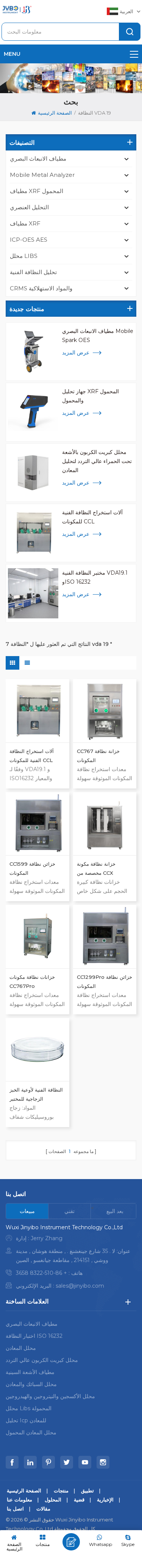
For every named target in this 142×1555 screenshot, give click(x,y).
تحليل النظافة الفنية (33, 272)
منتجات (61, 1491)
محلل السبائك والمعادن (31, 1384)
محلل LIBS (23, 255)
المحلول (53, 1500)
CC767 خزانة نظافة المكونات (98, 755)
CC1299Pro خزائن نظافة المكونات (104, 981)
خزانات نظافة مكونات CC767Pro (32, 981)
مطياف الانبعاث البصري (38, 158)
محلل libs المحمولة (28, 1408)
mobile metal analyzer (42, 174)
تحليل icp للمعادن (26, 1420)
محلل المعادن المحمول (31, 1432)
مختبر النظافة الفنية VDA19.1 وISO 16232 (95, 577)
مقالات (43, 1509)
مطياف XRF (25, 223)
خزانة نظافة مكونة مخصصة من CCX (96, 868)
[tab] (27, 1211)
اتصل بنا (15, 1509)
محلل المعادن (21, 1348)
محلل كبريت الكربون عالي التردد (42, 1360)
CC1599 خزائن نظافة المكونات (32, 868)
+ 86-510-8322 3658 (41, 1273)
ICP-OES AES (28, 239)
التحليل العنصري (29, 207)
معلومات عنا (19, 1500)
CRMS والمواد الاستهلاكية (41, 288)
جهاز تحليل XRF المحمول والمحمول (90, 396)
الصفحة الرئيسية (55, 113)
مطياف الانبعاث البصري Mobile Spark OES (97, 336)
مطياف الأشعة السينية (30, 1372)
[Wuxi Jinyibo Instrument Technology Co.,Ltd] (17, 9)
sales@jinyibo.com (80, 1285)
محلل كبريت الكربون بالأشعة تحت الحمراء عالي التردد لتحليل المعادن (97, 461)
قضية (79, 1500)
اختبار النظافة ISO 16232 (34, 1336)
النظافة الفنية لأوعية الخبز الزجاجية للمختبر (36, 1094)
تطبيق (87, 1491)
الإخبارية (105, 1500)
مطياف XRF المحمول (36, 191)
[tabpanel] (71, 1258)
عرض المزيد (75, 352)
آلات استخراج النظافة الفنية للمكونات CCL (92, 517)
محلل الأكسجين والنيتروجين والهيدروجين (50, 1396)
